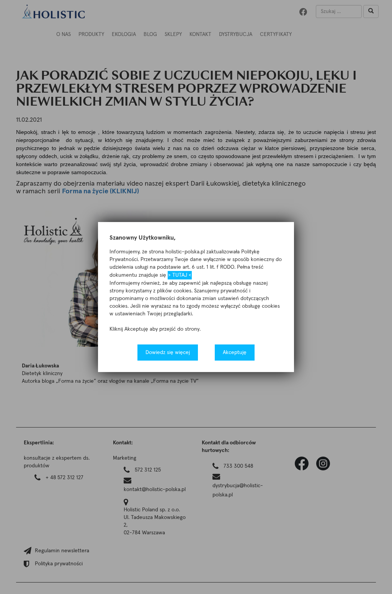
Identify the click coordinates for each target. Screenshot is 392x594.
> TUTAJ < (179, 275)
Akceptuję (235, 352)
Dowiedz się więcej (167, 352)
